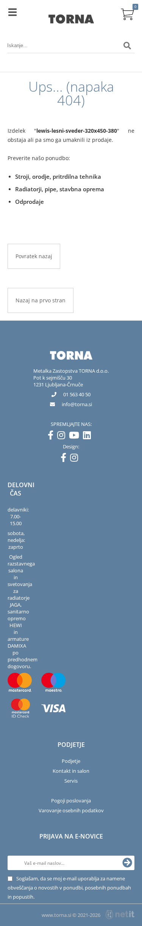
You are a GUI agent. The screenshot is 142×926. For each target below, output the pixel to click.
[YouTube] (76, 436)
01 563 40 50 (77, 394)
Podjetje (71, 761)
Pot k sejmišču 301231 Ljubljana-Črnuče (58, 381)
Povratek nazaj (34, 256)
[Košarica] (127, 13)
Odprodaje (29, 201)
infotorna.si (77, 404)
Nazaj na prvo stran (41, 300)
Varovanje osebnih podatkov (71, 810)
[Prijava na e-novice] (127, 863)
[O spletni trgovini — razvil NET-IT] (120, 914)
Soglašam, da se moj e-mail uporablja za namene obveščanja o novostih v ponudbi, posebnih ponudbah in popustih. (69, 887)
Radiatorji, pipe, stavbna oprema (59, 189)
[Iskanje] (127, 45)
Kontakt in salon (71, 770)
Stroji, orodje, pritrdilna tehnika (58, 176)
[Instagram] (63, 436)
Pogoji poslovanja (71, 800)
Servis (71, 780)
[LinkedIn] (89, 436)
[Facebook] (52, 436)
